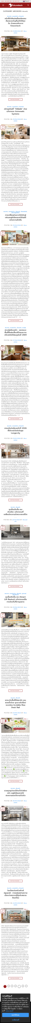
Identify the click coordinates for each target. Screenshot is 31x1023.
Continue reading (15, 99)
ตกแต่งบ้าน (15, 16)
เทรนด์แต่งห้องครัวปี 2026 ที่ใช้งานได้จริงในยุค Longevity (15, 430)
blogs (9, 16)
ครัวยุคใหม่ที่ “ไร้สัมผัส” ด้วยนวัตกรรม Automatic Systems (15, 111)
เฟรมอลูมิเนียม (15, 212)
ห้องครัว (21, 16)
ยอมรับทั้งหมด (15, 1015)
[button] (3, 5)
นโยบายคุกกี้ (9, 1011)
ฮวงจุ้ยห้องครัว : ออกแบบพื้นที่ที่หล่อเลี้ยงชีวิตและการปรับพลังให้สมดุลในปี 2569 (15, 332)
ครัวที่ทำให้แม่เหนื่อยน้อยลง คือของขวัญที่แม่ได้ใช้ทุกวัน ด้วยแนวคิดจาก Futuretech (15, 22)
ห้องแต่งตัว (24, 211)
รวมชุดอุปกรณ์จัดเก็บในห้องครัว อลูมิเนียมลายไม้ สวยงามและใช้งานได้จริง (15, 793)
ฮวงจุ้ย (24, 328)
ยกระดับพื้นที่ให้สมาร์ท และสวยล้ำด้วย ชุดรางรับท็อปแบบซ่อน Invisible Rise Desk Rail (15, 704)
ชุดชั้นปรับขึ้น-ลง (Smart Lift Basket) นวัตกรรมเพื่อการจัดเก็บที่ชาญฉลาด (15, 599)
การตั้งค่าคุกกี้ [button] (15, 1019)
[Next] (26, 986)
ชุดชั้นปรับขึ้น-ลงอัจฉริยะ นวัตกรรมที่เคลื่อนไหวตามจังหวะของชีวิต (15, 512)
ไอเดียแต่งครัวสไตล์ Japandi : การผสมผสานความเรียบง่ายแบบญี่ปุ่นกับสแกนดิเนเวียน (15, 894)
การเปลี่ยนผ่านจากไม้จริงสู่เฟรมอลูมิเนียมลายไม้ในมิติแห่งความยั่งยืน (15, 217)
